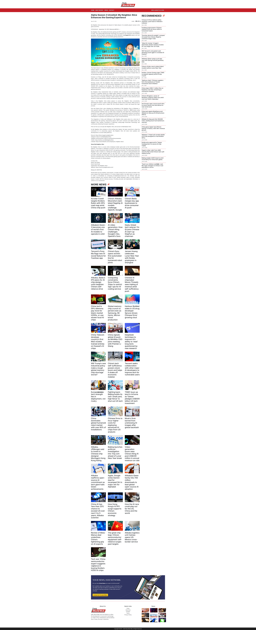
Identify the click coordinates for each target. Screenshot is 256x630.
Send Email (97, 164)
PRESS (106, 10)
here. (130, 126)
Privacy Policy (128, 614)
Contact (128, 611)
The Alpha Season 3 (96, 68)
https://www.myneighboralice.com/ (104, 167)
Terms (128, 613)
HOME (92, 10)
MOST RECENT (99, 10)
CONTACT (111, 10)
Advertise (128, 610)
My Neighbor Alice (95, 32)
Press (128, 608)
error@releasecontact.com (119, 175)
